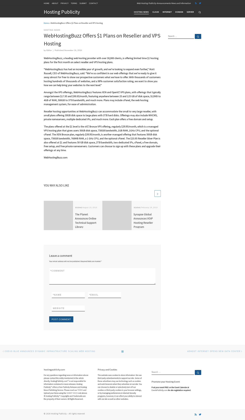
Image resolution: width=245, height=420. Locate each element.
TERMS (80, 390)
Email (93, 295)
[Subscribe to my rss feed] (196, 3)
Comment (57, 271)
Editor (49, 50)
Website (59, 308)
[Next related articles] (157, 193)
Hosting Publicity (59, 413)
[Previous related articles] (151, 193)
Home (46, 23)
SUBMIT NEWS (72, 393)
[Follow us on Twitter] (200, 3)
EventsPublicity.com (160, 390)
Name (57, 295)
